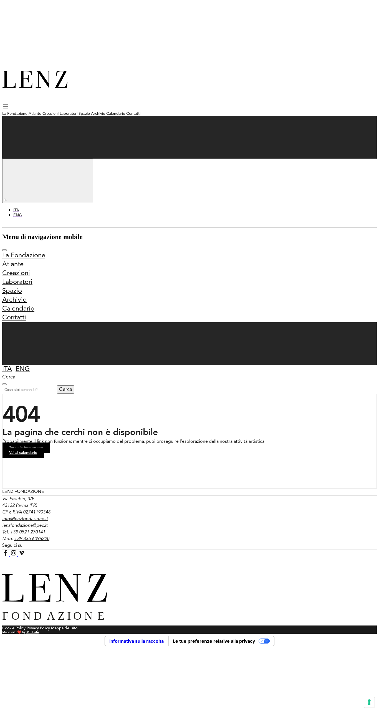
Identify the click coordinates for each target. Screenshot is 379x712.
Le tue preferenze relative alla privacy (214, 641)
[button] (5, 108)
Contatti (133, 114)
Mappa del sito (64, 628)
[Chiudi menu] (4, 250)
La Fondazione (14, 114)
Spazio (84, 114)
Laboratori (68, 114)
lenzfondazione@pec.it (25, 525)
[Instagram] (14, 554)
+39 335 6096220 (31, 539)
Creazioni (50, 114)
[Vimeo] (21, 554)
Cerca (65, 389)
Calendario (115, 114)
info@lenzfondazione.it (25, 519)
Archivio (98, 114)
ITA (7, 369)
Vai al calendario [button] (23, 453)
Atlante (35, 114)
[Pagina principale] (35, 86)
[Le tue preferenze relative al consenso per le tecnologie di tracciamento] (369, 702)
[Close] (4, 384)
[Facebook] (6, 554)
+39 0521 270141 (27, 532)
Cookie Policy (14, 628)
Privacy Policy (38, 628)
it (6, 200)
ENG (23, 369)
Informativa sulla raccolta (136, 641)
